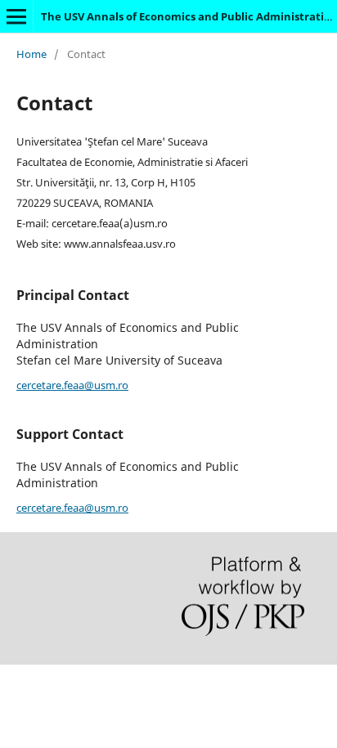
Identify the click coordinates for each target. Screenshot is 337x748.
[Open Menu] (16, 16)
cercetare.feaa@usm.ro (72, 385)
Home (31, 54)
